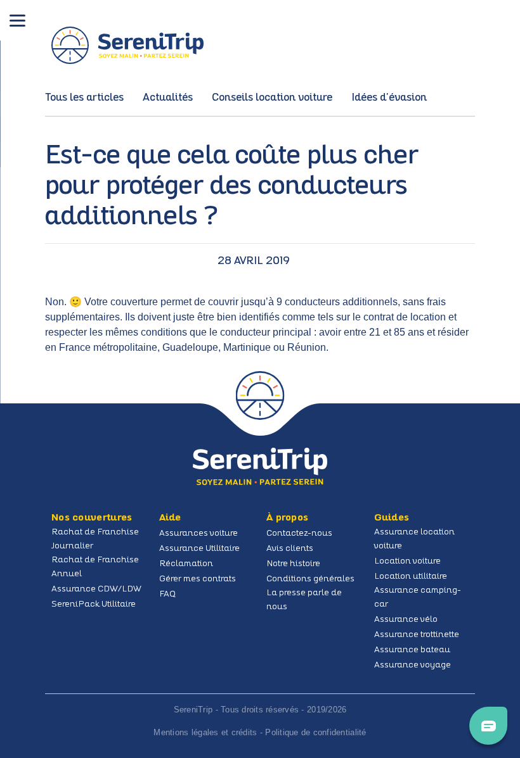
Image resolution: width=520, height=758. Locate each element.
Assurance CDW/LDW (96, 589)
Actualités (168, 98)
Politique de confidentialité (315, 732)
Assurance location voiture (414, 539)
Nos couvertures (92, 518)
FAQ (167, 594)
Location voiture (407, 561)
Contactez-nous (299, 533)
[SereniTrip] (127, 45)
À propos (287, 518)
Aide (170, 518)
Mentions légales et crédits (205, 732)
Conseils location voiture (272, 98)
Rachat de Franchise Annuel (95, 567)
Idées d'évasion (389, 98)
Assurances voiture (198, 533)
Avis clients (289, 549)
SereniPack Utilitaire (93, 604)
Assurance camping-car (417, 597)
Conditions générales (310, 579)
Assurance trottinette (416, 635)
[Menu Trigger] (17, 21)
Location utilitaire (410, 576)
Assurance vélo (406, 620)
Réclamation (186, 564)
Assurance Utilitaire (199, 549)
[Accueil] (260, 466)
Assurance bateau (412, 650)
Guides (392, 518)
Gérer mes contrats (197, 579)
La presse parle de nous (304, 600)
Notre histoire (293, 564)
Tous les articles (84, 98)
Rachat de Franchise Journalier (95, 539)
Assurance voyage (412, 665)
